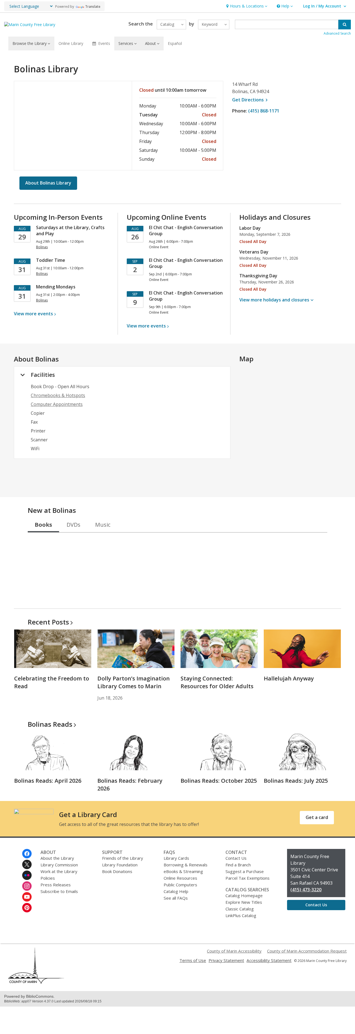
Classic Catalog (239, 909)
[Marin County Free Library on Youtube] (27, 897)
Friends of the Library (122, 858)
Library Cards (176, 858)
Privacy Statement (226, 960)
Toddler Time (50, 260)
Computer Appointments (57, 404)
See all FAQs (176, 898)
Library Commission (59, 864)
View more (33, 314)
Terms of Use (192, 960)
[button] (246, 6)
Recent (48, 621)
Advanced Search (337, 33)
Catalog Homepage (244, 895)
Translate (92, 6)
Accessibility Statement (269, 960)
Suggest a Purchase (244, 871)
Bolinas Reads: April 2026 (47, 780)
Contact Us (236, 858)
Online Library (71, 43)
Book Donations (117, 871)
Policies (47, 878)
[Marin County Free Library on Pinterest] (27, 907)
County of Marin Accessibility (234, 951)
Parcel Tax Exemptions (247, 878)
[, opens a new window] (36, 982)
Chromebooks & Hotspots (58, 395)
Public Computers (180, 884)
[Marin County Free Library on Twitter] (27, 864)
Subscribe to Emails (59, 891)
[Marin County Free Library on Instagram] (27, 886)
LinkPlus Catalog (240, 915)
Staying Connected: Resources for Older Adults (217, 682)
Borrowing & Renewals (185, 864)
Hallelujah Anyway (289, 678)
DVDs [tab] (73, 524)
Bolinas (50, 724)
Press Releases (55, 884)
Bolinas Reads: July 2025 (296, 780)
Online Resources (180, 878)
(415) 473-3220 (305, 890)
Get (250, 100)
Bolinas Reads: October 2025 (219, 780)
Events (104, 43)
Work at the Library (58, 871)
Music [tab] (102, 524)
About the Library (57, 858)
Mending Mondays (55, 287)
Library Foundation (120, 864)
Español (175, 43)
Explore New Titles (243, 902)
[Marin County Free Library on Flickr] (27, 875)
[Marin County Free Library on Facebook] (27, 853)
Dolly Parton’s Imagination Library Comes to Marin (133, 682)
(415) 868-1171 (263, 111)
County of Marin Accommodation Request (307, 951)
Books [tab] (43, 524)
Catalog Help (176, 891)
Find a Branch (238, 864)
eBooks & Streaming (183, 871)
